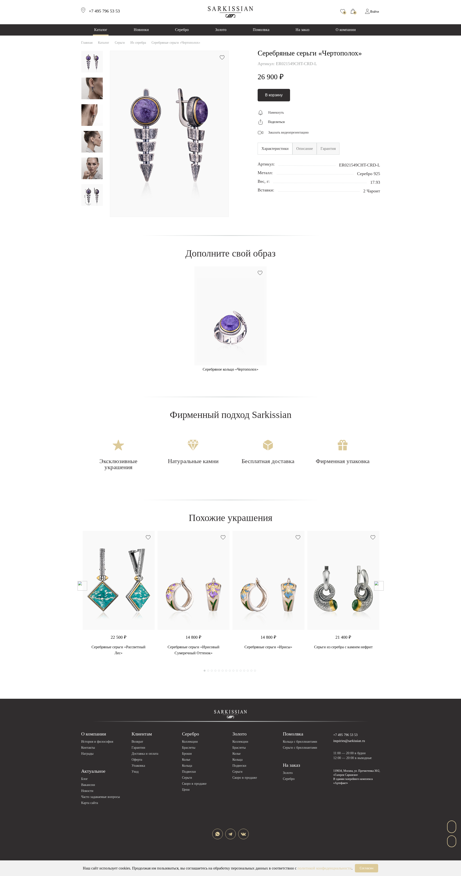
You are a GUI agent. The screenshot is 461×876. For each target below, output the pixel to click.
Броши (187, 753)
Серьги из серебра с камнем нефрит (343, 647)
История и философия (97, 741)
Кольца (187, 765)
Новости (87, 791)
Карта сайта (89, 803)
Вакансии (88, 785)
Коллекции (190, 741)
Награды (87, 753)
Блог (84, 779)
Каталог (100, 30)
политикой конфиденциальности (324, 868)
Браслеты (188, 747)
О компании (346, 30)
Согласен (366, 868)
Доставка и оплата (145, 753)
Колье (186, 759)
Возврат (137, 741)
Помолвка (261, 30)
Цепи (186, 789)
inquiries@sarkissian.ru (349, 741)
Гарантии (138, 747)
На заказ (302, 30)
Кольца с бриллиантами (300, 741)
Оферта (137, 759)
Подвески (189, 771)
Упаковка (138, 765)
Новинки (141, 30)
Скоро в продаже (194, 783)
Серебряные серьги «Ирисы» (268, 647)
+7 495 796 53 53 (345, 735)
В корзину (274, 95)
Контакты (88, 747)
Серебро (182, 30)
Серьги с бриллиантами (300, 747)
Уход (135, 771)
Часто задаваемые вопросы (100, 797)
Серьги (187, 777)
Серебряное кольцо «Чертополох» (230, 369)
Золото (220, 30)
